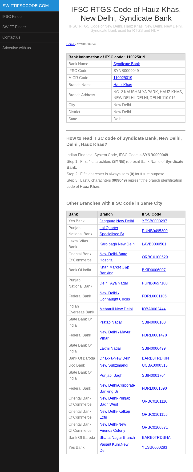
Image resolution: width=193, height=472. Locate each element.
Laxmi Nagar (110, 348)
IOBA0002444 (154, 309)
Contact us (11, 37)
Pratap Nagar (111, 322)
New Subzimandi (114, 365)
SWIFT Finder (14, 27)
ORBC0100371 (155, 427)
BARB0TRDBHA (156, 438)
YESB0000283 (154, 447)
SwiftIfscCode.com (26, 5)
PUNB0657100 (155, 283)
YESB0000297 (154, 221)
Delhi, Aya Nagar (114, 283)
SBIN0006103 (154, 322)
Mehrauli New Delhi (116, 309)
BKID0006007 (154, 270)
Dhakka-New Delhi (115, 358)
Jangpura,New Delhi (117, 221)
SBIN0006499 (154, 348)
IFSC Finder (12, 17)
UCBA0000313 (155, 365)
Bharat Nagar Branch (117, 438)
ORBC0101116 (154, 401)
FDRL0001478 (154, 335)
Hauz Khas (122, 85)
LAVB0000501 (154, 244)
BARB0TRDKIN (155, 358)
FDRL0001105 (154, 296)
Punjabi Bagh (111, 375)
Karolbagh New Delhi (118, 244)
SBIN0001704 (154, 375)
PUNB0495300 (155, 231)
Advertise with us (16, 48)
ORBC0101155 (155, 414)
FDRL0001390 (154, 388)
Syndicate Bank (126, 64)
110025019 (122, 78)
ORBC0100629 (155, 257)
